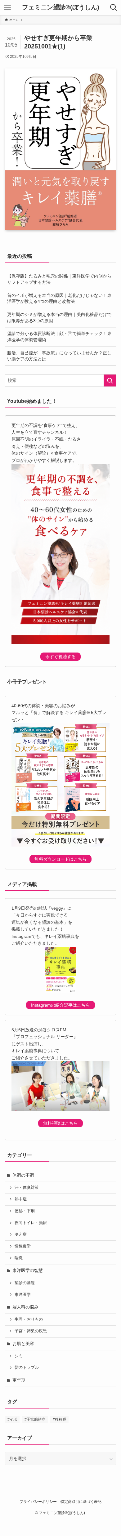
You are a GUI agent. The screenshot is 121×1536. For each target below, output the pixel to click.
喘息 (19, 1258)
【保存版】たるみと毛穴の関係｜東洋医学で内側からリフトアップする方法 (59, 279)
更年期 (18, 1380)
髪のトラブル (27, 1367)
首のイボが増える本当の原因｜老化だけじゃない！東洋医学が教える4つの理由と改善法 (59, 298)
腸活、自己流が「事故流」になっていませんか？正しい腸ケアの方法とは (59, 356)
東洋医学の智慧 (27, 1270)
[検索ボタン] (113, 7)
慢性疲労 (23, 1246)
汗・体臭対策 (27, 1187)
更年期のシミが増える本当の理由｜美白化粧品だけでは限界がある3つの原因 (59, 317)
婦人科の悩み (25, 1306)
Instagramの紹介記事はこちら (60, 1005)
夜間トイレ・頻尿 (31, 1223)
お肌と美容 (23, 1343)
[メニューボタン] (7, 7)
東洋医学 (23, 1295)
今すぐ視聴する (60, 656)
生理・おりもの (29, 1319)
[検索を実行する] (110, 380)
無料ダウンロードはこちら (60, 859)
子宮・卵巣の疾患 (31, 1331)
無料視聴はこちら (60, 1123)
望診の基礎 (25, 1283)
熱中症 (21, 1199)
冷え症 (21, 1234)
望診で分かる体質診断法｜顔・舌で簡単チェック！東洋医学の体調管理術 (59, 336)
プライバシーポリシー (38, 1501)
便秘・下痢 (25, 1211)
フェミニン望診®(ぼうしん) (60, 7)
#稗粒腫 (59, 1419)
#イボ (12, 1419)
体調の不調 (23, 1175)
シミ (19, 1356)
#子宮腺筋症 (35, 1419)
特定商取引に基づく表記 (80, 1501)
